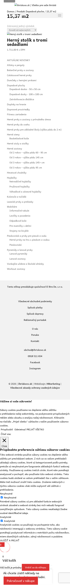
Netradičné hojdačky (20, 181)
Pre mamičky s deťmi (20, 226)
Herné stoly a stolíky (18, 143)
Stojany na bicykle (18, 230)
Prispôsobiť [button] (7, 429)
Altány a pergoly (15, 65)
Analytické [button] (5, 517)
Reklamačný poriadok (35, 320)
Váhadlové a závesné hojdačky (25, 191)
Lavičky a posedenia (19, 215)
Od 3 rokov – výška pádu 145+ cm (27, 162)
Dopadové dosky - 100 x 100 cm (26, 94)
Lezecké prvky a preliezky (20, 201)
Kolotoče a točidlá (16, 196)
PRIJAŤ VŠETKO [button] (35, 429)
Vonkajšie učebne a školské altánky (25, 263)
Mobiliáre (12, 206)
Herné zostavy (14, 148)
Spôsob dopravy (35, 313)
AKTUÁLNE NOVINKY (18, 60)
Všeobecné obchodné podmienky (35, 301)
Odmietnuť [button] (20, 429)
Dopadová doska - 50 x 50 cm (25, 89)
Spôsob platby (35, 307)
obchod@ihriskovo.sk (35, 350)
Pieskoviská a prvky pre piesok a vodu (26, 236)
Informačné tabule (19, 210)
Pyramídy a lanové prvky (20, 250)
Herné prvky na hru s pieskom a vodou (29, 239)
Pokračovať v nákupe (21, 580)
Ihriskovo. (24, 383)
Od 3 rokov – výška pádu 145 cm (26, 157)
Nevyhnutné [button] (6, 493)
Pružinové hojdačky (19, 186)
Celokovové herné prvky (19, 75)
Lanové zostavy (17, 258)
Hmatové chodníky (16, 172)
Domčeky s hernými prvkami (21, 80)
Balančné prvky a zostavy (20, 70)
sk (31, 383)
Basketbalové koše (19, 138)
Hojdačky (12, 177)
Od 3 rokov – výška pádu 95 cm (25, 167)
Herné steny (13, 134)
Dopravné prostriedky (18, 109)
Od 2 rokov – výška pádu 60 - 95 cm (28, 152)
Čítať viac (6, 434)
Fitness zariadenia (16, 114)
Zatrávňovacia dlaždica (21, 99)
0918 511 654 (35, 356)
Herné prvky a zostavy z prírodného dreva (29, 119)
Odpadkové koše (17, 220)
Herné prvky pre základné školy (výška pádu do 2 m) (34, 129)
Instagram (35, 368)
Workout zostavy (16, 269)
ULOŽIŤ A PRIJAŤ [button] (9, 540)
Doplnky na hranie (16, 104)
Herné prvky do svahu (18, 124)
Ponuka (35, 335)
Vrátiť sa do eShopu (35, 567)
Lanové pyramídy (18, 253)
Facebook (35, 362)
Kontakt (35, 341)
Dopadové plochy (16, 85)
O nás (35, 328)
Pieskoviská (15, 245)
